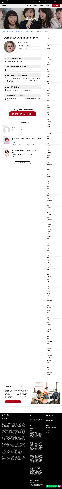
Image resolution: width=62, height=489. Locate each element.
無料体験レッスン (49, 420)
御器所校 (48, 293)
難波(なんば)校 (49, 312)
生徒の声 (42, 5)
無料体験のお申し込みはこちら (22, 114)
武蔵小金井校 (49, 200)
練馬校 (48, 193)
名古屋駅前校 (49, 276)
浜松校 (48, 267)
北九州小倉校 (49, 355)
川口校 (48, 76)
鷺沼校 (48, 222)
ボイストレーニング (33, 427)
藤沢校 (48, 245)
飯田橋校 (48, 112)
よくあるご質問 (35, 421)
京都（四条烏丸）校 (50, 303)
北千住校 (48, 124)
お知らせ (31, 420)
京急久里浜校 (49, 236)
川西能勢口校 (49, 334)
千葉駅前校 (49, 86)
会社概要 (47, 432)
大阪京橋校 (49, 307)
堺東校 (48, 322)
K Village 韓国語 (32, 484)
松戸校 (48, 90)
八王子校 (48, 202)
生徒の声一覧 (22, 162)
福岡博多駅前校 (49, 357)
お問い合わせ (56, 1)
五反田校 (48, 131)
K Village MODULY (39, 485)
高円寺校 (48, 171)
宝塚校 (48, 331)
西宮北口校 (49, 329)
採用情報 (47, 425)
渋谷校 (48, 143)
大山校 (48, 188)
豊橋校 (48, 269)
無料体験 (56, 5)
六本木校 (48, 117)
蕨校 (47, 78)
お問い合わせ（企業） (50, 417)
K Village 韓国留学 (39, 484)
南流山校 (48, 88)
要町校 (48, 186)
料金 (36, 1)
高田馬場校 (49, 176)
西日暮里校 (49, 121)
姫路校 (48, 336)
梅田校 (48, 305)
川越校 (48, 81)
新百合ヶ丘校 (49, 219)
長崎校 (48, 367)
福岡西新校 (49, 360)
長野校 (48, 257)
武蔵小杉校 (49, 207)
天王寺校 (48, 310)
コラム (45, 1)
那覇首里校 (49, 374)
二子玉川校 (49, 160)
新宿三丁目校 (49, 164)
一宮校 (48, 295)
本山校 (48, 288)
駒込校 (48, 181)
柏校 (47, 102)
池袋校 (48, 183)
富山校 (48, 253)
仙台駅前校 (49, 64)
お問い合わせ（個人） (50, 415)
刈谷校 (48, 274)
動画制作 (31, 428)
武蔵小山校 (49, 133)
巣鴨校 (48, 179)
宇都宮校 (48, 69)
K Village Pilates (32, 485)
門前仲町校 (49, 126)
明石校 (48, 338)
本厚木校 (48, 241)
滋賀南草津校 (49, 300)
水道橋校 (48, 109)
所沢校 (4, 6)
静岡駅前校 (49, 264)
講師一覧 (35, 5)
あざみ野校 (49, 231)
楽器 (41, 427)
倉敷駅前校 (49, 346)
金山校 (48, 279)
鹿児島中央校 (49, 372)
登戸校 (48, 217)
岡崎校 (48, 272)
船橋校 (48, 95)
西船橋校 (48, 98)
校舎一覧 (40, 1)
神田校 (48, 105)
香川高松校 (49, 353)
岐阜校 (48, 262)
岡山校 (48, 343)
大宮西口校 (49, 74)
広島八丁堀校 (49, 348)
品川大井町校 (49, 129)
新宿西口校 (49, 167)
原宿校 (48, 138)
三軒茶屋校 (49, 152)
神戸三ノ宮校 (49, 326)
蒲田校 (48, 136)
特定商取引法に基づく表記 (51, 427)
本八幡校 (48, 93)
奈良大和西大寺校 (50, 341)
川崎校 (48, 210)
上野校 (48, 119)
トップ (29, 1)
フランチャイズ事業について (51, 422)
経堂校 (48, 157)
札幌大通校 (49, 59)
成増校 (48, 191)
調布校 (48, 195)
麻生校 (48, 57)
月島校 (48, 114)
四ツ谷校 (48, 162)
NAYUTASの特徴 (32, 419)
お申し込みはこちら (13, 401)
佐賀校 (48, 365)
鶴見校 (48, 233)
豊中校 (48, 315)
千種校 (48, 284)
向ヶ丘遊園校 (49, 214)
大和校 (48, 238)
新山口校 (48, 350)
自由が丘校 (49, 148)
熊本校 (48, 369)
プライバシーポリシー (50, 430)
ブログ (47, 5)
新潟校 (48, 250)
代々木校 (48, 145)
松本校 (48, 260)
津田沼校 (48, 100)
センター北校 (49, 229)
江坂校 (48, 317)
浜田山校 (48, 174)
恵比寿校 (48, 140)
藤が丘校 (48, 291)
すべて (48, 38)
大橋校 (48, 362)
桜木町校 (48, 226)
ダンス (48, 45)
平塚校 (48, 248)
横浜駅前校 (49, 224)
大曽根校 (48, 286)
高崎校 (48, 71)
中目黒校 (48, 150)
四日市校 (48, 298)
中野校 (48, 169)
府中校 (48, 198)
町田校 (48, 205)
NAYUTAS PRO (32, 422)
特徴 (33, 1)
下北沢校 (48, 155)
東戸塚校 (48, 243)
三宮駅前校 (49, 324)
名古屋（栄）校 (49, 281)
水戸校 (48, 67)
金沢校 (48, 255)
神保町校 (48, 107)
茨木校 (48, 319)
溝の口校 (48, 212)
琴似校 (48, 62)
